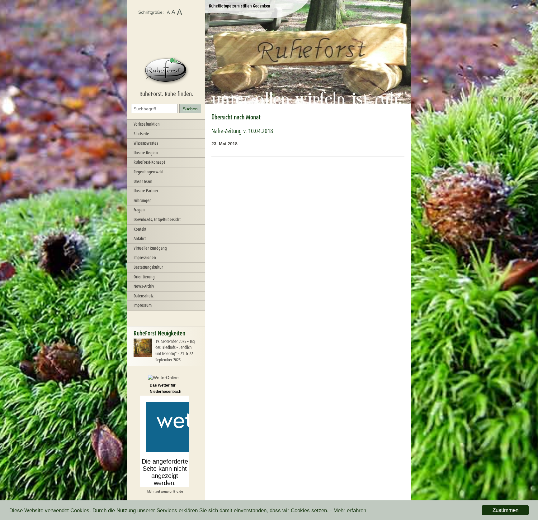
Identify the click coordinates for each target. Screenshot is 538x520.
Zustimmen (505, 510)
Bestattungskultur (148, 267)
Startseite (141, 134)
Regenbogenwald (148, 172)
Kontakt (140, 229)
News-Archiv (144, 286)
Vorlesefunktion (147, 124)
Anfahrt (140, 238)
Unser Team (143, 181)
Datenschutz (143, 296)
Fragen (139, 210)
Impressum (143, 305)
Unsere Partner (146, 191)
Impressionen (145, 257)
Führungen (143, 200)
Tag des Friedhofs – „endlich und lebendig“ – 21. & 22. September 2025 (175, 351)
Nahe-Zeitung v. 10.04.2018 (242, 131)
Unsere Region (146, 153)
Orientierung (144, 277)
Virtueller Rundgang (150, 248)
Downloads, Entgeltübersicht (157, 219)
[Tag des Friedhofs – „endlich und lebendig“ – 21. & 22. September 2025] (143, 356)
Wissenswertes (146, 143)
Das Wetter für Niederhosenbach (165, 388)
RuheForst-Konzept (149, 162)
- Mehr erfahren (348, 510)
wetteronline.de (172, 491)
